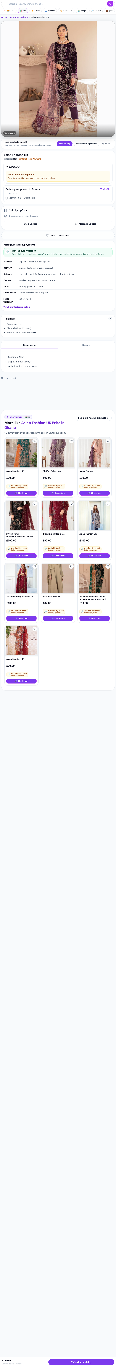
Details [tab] (86, 344)
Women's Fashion (19, 17)
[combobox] (54, 3)
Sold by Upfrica (18, 210)
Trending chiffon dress (54, 534)
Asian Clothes (86, 471)
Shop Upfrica (30, 223)
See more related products (92, 417)
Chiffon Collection (52, 471)
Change (107, 188)
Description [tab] (29, 344)
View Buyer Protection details (16, 307)
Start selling (64, 143)
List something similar (86, 143)
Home (4, 17)
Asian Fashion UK (15, 471)
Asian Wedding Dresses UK (19, 596)
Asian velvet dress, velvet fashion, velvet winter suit (92, 598)
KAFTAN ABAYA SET (52, 596)
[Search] (110, 3)
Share (107, 143)
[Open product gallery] (58, 79)
